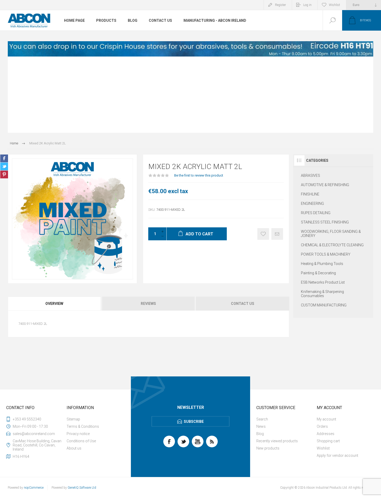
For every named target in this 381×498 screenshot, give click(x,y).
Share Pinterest (4, 174)
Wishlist (323, 448)
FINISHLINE (310, 194)
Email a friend (277, 234)
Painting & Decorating (318, 273)
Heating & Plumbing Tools (322, 264)
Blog (260, 434)
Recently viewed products (277, 441)
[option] (190, 49)
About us (74, 448)
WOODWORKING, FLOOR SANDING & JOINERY (331, 233)
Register (280, 5)
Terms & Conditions (83, 426)
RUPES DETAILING (315, 213)
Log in (307, 5)
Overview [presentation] (54, 303)
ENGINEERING (312, 203)
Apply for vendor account (337, 455)
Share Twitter (4, 166)
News (261, 426)
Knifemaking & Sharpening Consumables (322, 294)
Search (262, 419)
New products (267, 448)
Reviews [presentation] (148, 303)
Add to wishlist (263, 234)
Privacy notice (78, 434)
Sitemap (73, 419)
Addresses (325, 434)
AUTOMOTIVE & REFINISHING (325, 185)
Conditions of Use (81, 441)
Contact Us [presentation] (242, 303)
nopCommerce (34, 487)
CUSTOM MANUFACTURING (324, 305)
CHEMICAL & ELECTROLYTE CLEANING (332, 245)
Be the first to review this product (198, 175)
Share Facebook (4, 158)
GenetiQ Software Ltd (82, 487)
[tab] (55, 304)
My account (326, 419)
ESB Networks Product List (323, 282)
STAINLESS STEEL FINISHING (325, 222)
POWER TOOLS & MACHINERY (325, 254)
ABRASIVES (310, 175)
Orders (322, 426)
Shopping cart (328, 441)
